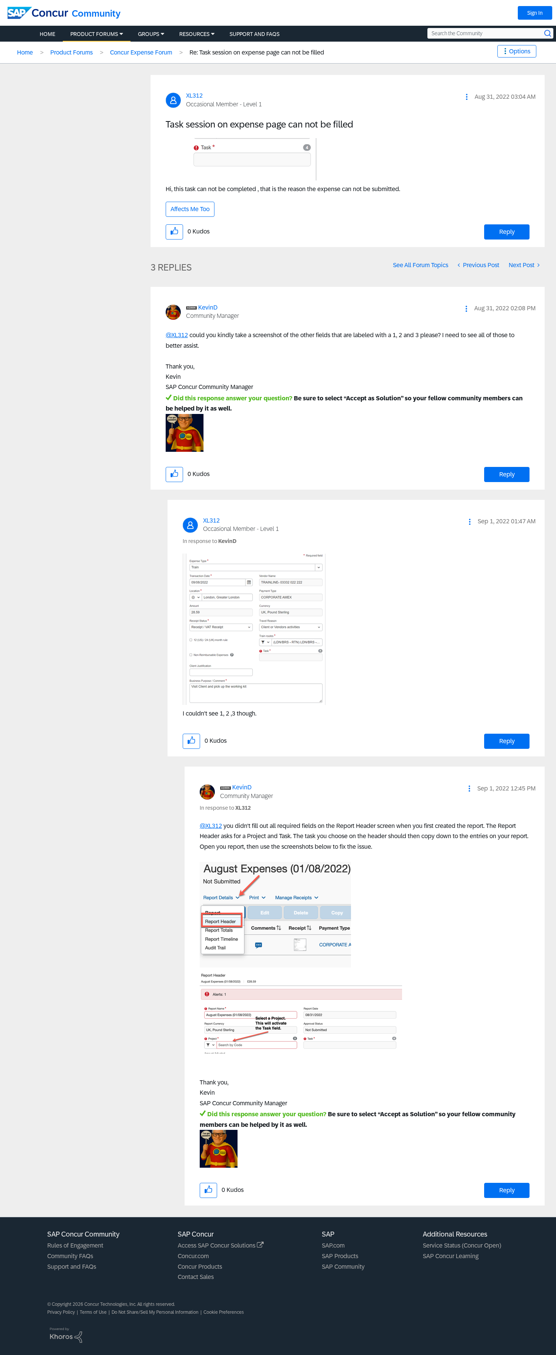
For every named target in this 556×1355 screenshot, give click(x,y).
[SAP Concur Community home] (38, 13)
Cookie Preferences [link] (223, 1312)
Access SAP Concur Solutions (217, 1245)
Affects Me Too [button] (190, 209)
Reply (507, 232)
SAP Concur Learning (450, 1256)
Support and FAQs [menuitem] (255, 34)
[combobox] (490, 33)
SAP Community (343, 1266)
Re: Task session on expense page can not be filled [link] (256, 52)
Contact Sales (196, 1277)
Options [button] (519, 51)
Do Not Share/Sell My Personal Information (155, 1312)
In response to (209, 541)
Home (25, 52)
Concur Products (200, 1266)
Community (96, 13)
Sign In (535, 13)
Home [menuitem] (47, 34)
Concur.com (193, 1256)
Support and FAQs (71, 1266)
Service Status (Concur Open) (462, 1245)
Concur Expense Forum (141, 52)
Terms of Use (93, 1312)
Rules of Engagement (75, 1245)
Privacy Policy (61, 1312)
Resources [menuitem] (194, 34)
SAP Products (340, 1256)
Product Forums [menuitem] (94, 34)
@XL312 (177, 335)
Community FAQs (70, 1256)
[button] (466, 96)
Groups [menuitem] (148, 34)
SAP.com (333, 1245)
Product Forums (71, 52)
